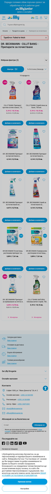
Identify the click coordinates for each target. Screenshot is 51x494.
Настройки (24, 489)
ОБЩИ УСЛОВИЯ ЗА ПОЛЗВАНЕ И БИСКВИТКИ (24, 474)
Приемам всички (24, 482)
